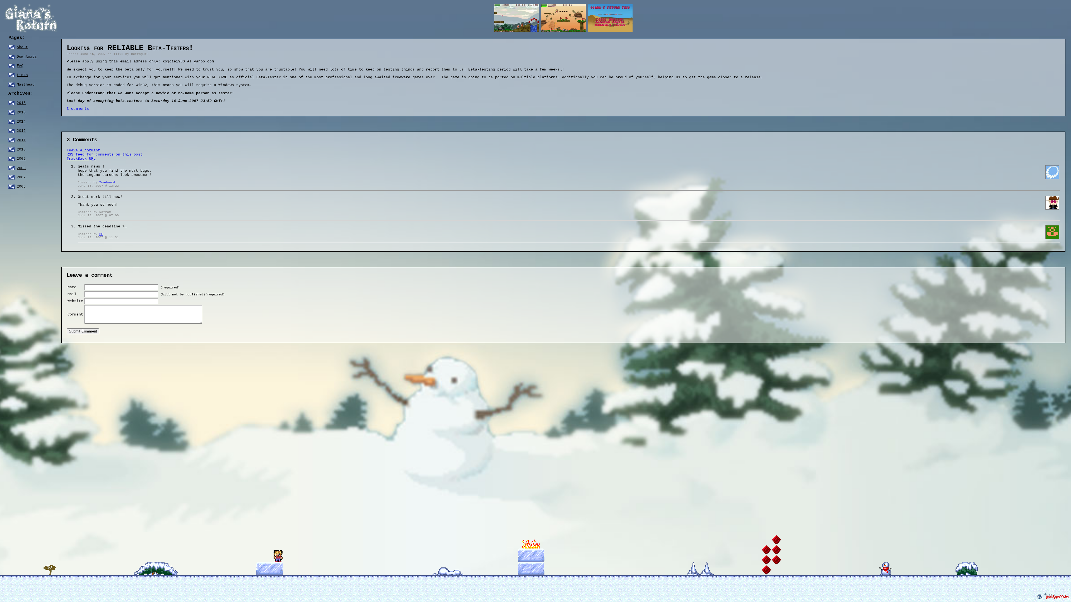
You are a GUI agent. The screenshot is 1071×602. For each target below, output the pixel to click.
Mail (71, 294)
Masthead (26, 84)
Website (75, 301)
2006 (21, 187)
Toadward (107, 182)
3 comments (78, 109)
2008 (21, 168)
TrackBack (81, 159)
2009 (21, 159)
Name (71, 287)
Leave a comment (83, 150)
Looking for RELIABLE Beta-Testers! (130, 48)
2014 (21, 122)
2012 (21, 131)
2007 (21, 177)
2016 (21, 103)
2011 (21, 140)
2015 (21, 112)
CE (101, 234)
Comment (75, 314)
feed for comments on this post (105, 154)
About (22, 47)
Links (22, 75)
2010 (21, 149)
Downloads (27, 57)
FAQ (20, 66)
